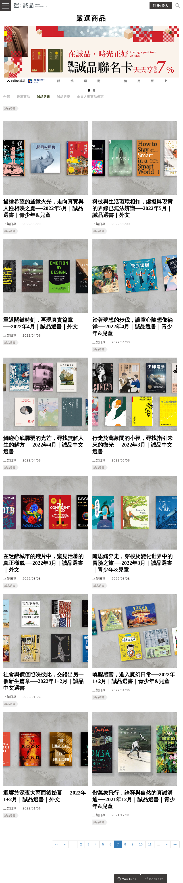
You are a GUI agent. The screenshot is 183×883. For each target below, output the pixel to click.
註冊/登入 (161, 5)
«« (56, 844)
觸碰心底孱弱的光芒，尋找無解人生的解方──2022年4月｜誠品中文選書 (43, 444)
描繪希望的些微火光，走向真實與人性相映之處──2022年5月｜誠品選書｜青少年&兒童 (43, 208)
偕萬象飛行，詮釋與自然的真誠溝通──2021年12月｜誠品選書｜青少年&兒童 (133, 799)
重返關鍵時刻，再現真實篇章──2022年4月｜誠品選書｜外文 (40, 323)
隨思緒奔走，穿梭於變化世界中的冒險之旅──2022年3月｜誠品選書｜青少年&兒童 (132, 563)
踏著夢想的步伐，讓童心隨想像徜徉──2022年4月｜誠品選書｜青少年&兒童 (132, 326)
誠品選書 (43, 96)
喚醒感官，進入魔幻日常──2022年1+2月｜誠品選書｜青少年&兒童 (133, 678)
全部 (6, 96)
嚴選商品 (23, 96)
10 (141, 844)
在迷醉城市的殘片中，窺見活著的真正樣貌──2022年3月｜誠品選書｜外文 (43, 563)
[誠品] (29, 5)
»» (175, 844)
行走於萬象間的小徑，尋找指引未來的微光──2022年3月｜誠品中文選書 (132, 444)
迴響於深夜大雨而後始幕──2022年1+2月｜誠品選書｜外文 (44, 796)
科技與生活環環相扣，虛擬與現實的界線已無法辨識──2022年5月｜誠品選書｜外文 (132, 208)
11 (150, 844)
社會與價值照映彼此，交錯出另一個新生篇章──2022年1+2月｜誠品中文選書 (43, 681)
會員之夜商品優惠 (90, 96)
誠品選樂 (63, 96)
